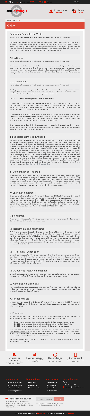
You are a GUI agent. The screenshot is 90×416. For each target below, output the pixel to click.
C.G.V (58, 405)
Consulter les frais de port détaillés (38, 164)
